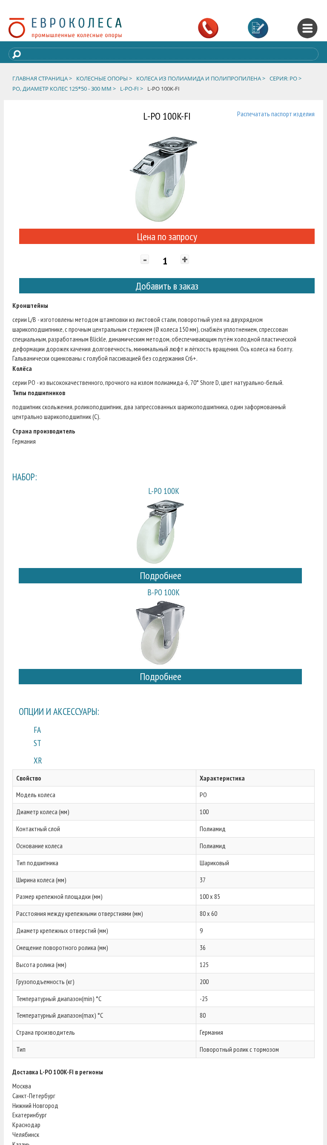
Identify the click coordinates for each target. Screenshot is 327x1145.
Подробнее (160, 575)
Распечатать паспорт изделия (276, 113)
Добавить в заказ (166, 286)
